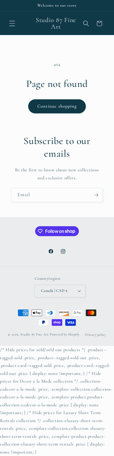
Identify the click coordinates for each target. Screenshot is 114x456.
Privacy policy (95, 335)
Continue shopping (57, 106)
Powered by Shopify (65, 335)
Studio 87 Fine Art (34, 335)
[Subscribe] (96, 195)
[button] (12, 23)
